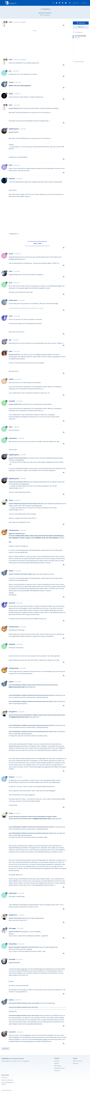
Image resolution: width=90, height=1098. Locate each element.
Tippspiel (56, 1063)
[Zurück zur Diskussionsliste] (2, 2)
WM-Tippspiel (57, 1066)
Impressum (4, 1077)
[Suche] (53, 2)
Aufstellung (57, 1070)
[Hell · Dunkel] (69, 2)
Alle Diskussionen (77, 1061)
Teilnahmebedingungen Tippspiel (7, 1083)
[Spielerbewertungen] (62, 2)
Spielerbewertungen (59, 1068)
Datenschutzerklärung (7, 1080)
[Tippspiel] (59, 2)
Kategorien (76, 1063)
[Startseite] (56, 2)
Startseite (56, 1061)
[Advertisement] (34, 43)
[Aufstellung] (65, 2)
